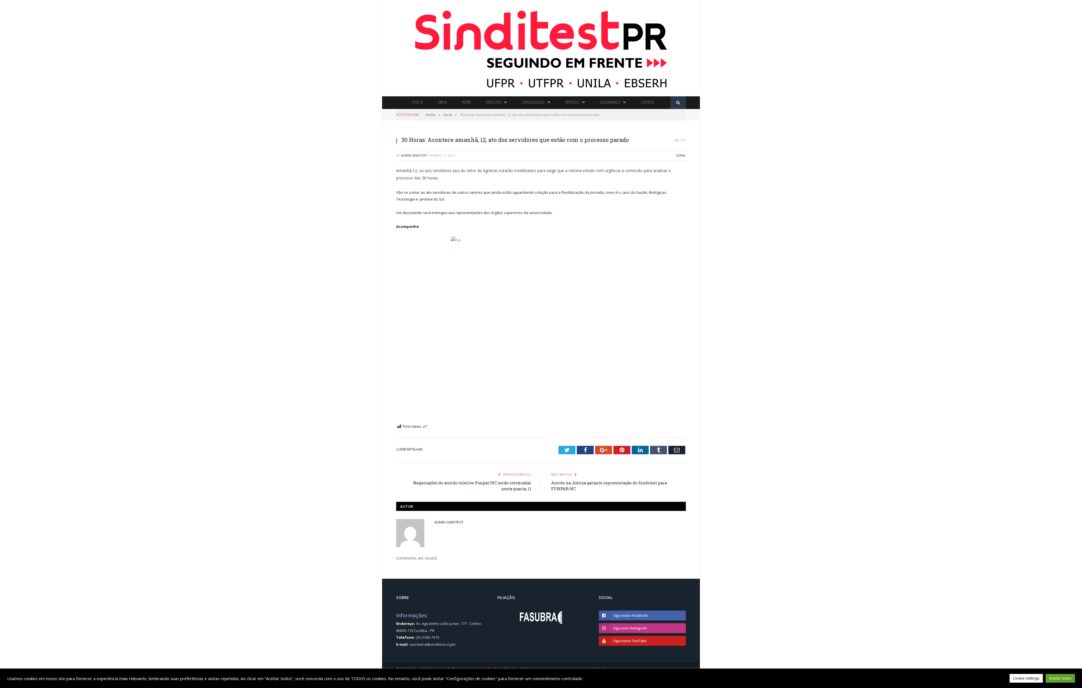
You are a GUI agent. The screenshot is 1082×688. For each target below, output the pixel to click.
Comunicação (533, 102)
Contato (647, 102)
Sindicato (493, 102)
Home (466, 102)
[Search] (678, 102)
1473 (682, 140)
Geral (681, 155)
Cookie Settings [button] (1026, 678)
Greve (442, 102)
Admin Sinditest (414, 155)
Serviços (572, 102)
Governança (610, 102)
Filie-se (418, 102)
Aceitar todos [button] (1060, 678)
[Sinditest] (541, 47)
